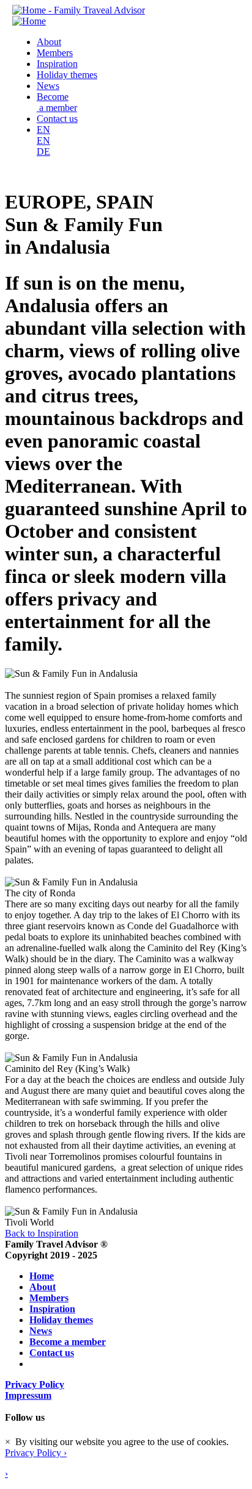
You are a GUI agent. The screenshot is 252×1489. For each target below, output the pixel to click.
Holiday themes (67, 75)
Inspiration (57, 64)
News (48, 85)
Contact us (57, 118)
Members (55, 53)
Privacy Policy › (36, 1453)
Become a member (57, 102)
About (49, 42)
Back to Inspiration (41, 1233)
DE (43, 151)
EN (43, 129)
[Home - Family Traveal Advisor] (78, 10)
